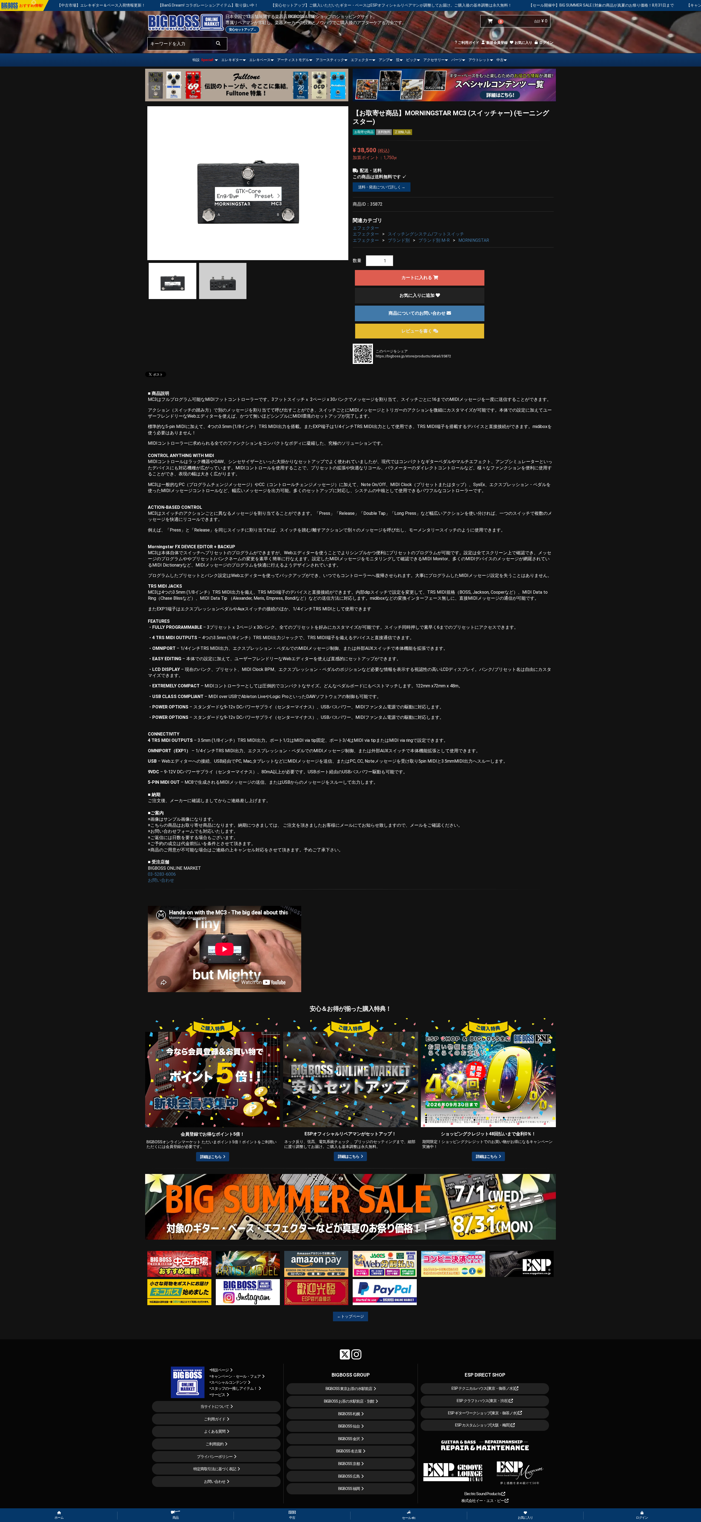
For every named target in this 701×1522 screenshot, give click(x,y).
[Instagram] (356, 1354)
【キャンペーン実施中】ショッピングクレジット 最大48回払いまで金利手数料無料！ (563, 5)
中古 (500, 60)
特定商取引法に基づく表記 (214, 1469)
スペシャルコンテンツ (228, 1382)
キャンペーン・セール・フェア (236, 1376)
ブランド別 (399, 240)
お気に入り (523, 43)
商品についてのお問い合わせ (418, 313)
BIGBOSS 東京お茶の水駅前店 (349, 1388)
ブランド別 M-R (434, 240)
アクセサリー (434, 60)
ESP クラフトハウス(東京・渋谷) (483, 1400)
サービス (218, 1395)
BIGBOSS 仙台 (349, 1426)
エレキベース (260, 60)
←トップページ (350, 1316)
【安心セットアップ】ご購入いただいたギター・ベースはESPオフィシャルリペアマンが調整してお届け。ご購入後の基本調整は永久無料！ (195, 5)
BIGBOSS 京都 (349, 1463)
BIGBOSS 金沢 (349, 1439)
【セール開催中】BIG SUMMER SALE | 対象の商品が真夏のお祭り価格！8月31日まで (405, 5)
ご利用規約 (214, 1444)
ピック (411, 60)
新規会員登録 (496, 43)
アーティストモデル (293, 60)
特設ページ (220, 1370)
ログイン (545, 43)
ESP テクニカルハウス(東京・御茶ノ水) (483, 1388)
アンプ (384, 60)
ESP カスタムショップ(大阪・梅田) (483, 1425)
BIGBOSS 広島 (349, 1476)
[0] (491, 21)
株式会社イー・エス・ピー (483, 1500)
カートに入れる (417, 277)
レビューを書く (417, 331)
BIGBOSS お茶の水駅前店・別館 (349, 1401)
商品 (176, 1518)
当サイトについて (214, 1406)
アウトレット (479, 60)
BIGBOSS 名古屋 (348, 1451)
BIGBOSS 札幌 (349, 1414)
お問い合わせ (161, 880)
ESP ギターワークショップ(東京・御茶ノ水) (483, 1413)
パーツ (456, 60)
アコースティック (330, 60)
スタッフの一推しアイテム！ (234, 1388)
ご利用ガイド (468, 43)
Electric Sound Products (482, 1494)
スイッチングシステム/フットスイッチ (426, 234)
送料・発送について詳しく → (381, 187)
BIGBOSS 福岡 (349, 1488)
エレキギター (232, 60)
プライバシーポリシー (214, 1456)
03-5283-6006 (162, 874)
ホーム (59, 1518)
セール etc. (409, 1518)
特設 (203, 60)
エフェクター (361, 60)
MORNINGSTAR (473, 240)
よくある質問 (214, 1431)
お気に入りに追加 (418, 295)
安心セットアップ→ (242, 29)
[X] (345, 1354)
